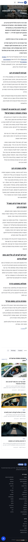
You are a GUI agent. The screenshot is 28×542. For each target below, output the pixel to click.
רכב (22, 8)
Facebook (20, 350)
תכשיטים (25, 514)
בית (26, 8)
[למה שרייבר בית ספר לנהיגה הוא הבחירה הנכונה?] (14, 370)
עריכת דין (11, 505)
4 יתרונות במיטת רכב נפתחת (16, 441)
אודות (25, 521)
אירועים (11, 479)
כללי (12, 492)
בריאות (11, 486)
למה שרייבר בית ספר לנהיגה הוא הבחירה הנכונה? (15, 383)
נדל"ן (26, 501)
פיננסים (25, 507)
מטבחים (25, 497)
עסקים (25, 505)
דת (12, 488)
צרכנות (11, 507)
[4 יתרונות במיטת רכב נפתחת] (14, 429)
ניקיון (12, 501)
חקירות (11, 490)
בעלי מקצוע (24, 486)
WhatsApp (13, 350)
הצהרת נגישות (23, 532)
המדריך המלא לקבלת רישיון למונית (14, 412)
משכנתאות (10, 497)
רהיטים (25, 510)
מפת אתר (24, 526)
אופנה (25, 477)
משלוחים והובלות (23, 499)
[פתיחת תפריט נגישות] (3, 538)
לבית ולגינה (24, 494)
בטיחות (11, 481)
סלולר (25, 503)
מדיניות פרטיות (23, 530)
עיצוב (12, 503)
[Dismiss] (26, 540)
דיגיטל (25, 488)
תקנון (25, 528)
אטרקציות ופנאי (23, 479)
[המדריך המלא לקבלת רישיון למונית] (14, 401)
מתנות (12, 499)
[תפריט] (14, 2)
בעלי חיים (11, 484)
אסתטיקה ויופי (23, 481)
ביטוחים (25, 484)
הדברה (25, 490)
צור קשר (25, 524)
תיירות (11, 512)
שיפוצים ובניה (24, 512)
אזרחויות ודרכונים (9, 477)
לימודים (11, 494)
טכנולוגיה (25, 492)
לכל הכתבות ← (4, 360)
